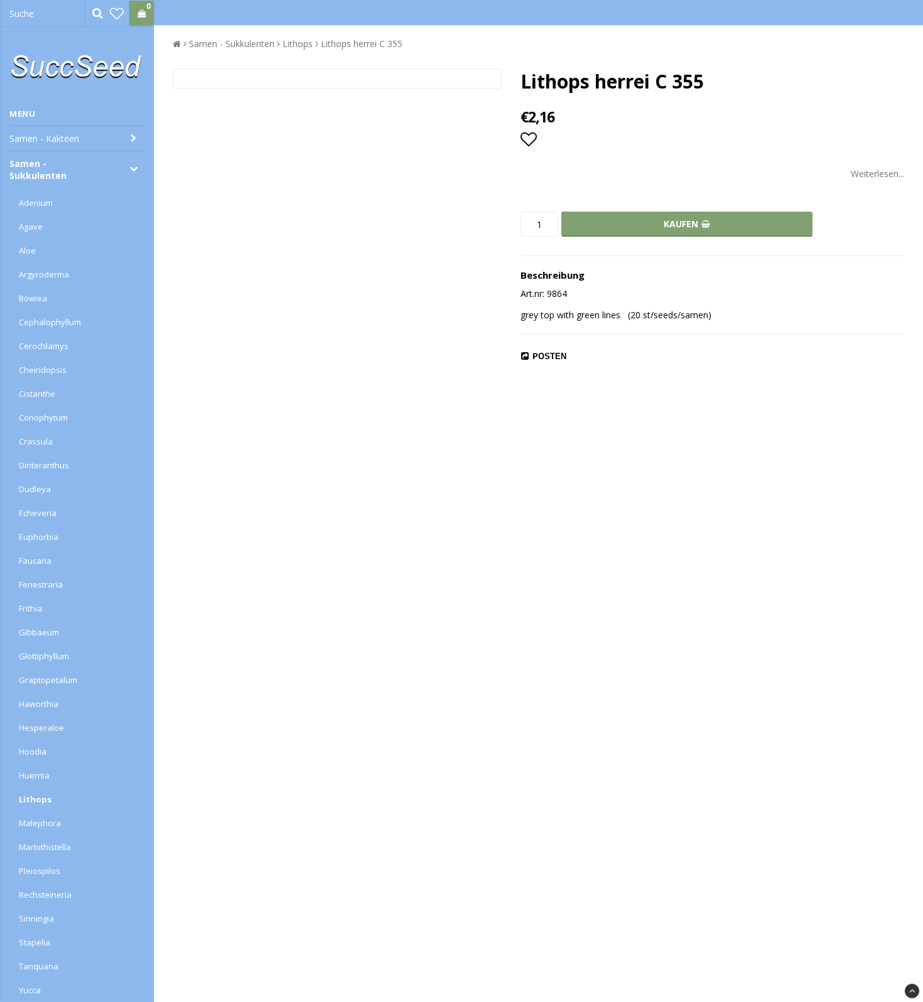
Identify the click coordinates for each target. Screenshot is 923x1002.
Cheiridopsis (43, 369)
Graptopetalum (48, 680)
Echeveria (38, 513)
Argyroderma (44, 274)
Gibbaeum (39, 632)
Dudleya (35, 489)
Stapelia (34, 942)
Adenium (36, 202)
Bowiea (33, 298)
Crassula (36, 441)
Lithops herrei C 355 (361, 44)
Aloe (27, 250)
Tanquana (38, 966)
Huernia (34, 775)
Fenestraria (41, 584)
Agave (31, 226)
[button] (117, 13)
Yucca (30, 990)
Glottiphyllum (44, 656)
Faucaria (35, 560)
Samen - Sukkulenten (38, 169)
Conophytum (43, 417)
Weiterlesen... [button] (877, 174)
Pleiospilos (39, 870)
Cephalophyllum (50, 322)
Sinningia (36, 918)
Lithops (35, 799)
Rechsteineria (45, 894)
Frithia (30, 608)
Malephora (40, 823)
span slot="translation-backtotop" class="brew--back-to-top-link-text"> (912, 991)
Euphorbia (38, 536)
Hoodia (32, 751)
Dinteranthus (44, 465)
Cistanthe (37, 393)
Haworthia (38, 703)
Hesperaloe (41, 727)
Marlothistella (45, 847)
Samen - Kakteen (44, 138)
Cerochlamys (43, 346)
